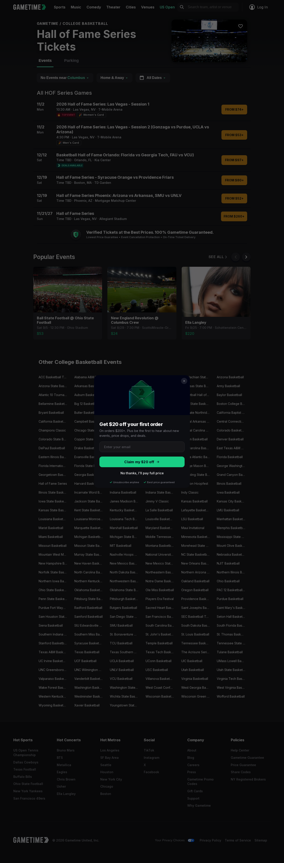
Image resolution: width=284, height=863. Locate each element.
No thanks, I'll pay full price (142, 473)
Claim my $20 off (139, 462)
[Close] (184, 381)
